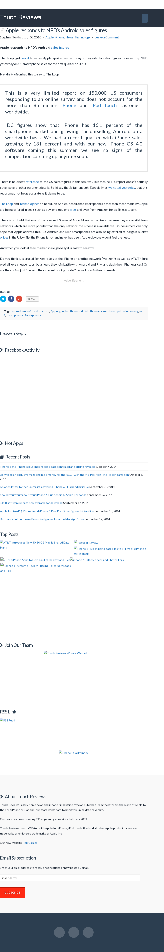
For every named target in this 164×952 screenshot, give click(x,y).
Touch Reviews (20, 17)
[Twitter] (73, 932)
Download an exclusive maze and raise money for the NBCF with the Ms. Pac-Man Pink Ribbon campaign (64, 474)
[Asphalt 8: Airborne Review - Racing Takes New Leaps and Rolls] (37, 568)
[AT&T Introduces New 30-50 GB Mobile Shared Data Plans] (36, 545)
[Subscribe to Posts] (7, 720)
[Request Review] (86, 542)
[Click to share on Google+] (19, 299)
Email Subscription (18, 858)
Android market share (35, 311)
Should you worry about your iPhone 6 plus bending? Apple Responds (43, 495)
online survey (130, 311)
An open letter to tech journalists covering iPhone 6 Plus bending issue (44, 487)
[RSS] (88, 932)
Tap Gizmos (30, 842)
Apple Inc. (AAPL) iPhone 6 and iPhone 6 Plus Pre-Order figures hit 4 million (47, 511)
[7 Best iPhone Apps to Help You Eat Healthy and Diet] (35, 559)
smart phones (15, 315)
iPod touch (104, 105)
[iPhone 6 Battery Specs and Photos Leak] (97, 559)
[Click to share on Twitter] (3, 299)
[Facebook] (59, 932)
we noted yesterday (121, 187)
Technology (83, 37)
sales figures (60, 47)
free (73, 209)
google (63, 311)
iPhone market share (102, 311)
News (69, 37)
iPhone (59, 37)
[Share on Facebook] (11, 299)
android (16, 311)
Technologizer (29, 204)
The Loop (6, 204)
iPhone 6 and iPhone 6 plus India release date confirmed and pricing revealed (47, 466)
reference (32, 182)
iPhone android (78, 311)
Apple (49, 37)
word (25, 58)
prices (4, 237)
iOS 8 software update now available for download (31, 503)
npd (118, 311)
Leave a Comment (107, 37)
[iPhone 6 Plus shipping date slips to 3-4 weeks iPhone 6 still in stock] (110, 551)
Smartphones (33, 315)
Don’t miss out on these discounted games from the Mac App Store (42, 519)
